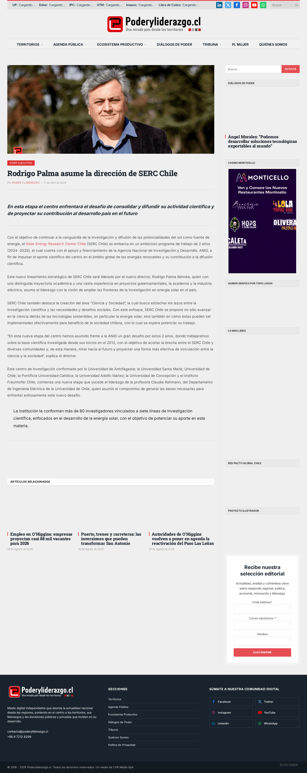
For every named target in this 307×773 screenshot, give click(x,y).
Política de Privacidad (121, 745)
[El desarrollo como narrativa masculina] (281, 356)
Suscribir (289, 765)
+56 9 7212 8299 (19, 736)
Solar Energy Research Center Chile (56, 244)
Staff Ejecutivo (21, 163)
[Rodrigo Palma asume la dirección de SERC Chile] (110, 109)
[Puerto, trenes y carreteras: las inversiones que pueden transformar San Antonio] (110, 510)
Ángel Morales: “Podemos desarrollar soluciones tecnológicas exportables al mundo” (262, 141)
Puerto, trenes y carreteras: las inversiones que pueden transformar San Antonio (111, 538)
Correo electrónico (262, 618)
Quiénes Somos (273, 44)
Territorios (28, 44)
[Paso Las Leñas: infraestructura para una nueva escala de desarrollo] (243, 356)
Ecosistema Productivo (120, 44)
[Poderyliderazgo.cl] (40, 703)
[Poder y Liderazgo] (153, 24)
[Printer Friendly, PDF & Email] (18, 465)
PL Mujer (240, 44)
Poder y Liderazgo (25, 182)
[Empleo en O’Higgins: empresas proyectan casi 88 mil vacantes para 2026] (40, 510)
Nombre (262, 634)
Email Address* (262, 602)
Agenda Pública (68, 44)
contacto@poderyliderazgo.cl (27, 731)
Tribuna (210, 44)
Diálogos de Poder (174, 44)
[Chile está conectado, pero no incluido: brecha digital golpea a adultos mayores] (243, 394)
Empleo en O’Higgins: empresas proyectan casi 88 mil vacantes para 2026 (41, 538)
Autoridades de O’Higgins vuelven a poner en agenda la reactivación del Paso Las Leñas (183, 538)
